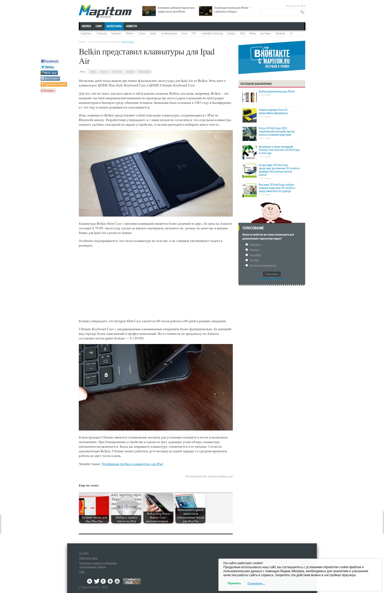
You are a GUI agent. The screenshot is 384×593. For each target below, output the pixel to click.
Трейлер (280, 33)
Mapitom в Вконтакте (110, 581)
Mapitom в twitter (97, 581)
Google (231, 33)
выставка (266, 33)
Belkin (93, 71)
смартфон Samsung (212, 33)
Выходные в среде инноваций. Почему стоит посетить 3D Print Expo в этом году (279, 150)
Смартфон (86, 33)
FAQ (82, 572)
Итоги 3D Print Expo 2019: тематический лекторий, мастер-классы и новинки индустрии (277, 131)
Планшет (116, 33)
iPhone (130, 33)
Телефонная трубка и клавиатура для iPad (132, 464)
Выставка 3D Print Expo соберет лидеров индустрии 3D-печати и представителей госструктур (277, 188)
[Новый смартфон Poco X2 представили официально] (249, 115)
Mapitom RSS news (90, 581)
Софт (99, 26)
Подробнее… (256, 583)
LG (291, 33)
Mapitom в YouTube (117, 581)
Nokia (253, 33)
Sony (184, 33)
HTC (194, 33)
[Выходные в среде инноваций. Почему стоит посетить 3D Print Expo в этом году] (249, 152)
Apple (153, 33)
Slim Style (117, 71)
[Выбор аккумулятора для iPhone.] (249, 97)
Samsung (101, 33)
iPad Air (104, 71)
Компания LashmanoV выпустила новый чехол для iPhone (176, 9)
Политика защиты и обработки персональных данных (98, 565)
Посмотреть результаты (272, 278)
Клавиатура (144, 71)
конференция (169, 33)
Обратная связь (88, 558)
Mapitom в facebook (104, 581)
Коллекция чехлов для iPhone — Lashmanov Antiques (232, 9)
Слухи (141, 33)
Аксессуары (114, 26)
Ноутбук (254, 260)
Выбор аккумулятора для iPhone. (277, 91)
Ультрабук (255, 255)
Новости (131, 26)
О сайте (84, 553)
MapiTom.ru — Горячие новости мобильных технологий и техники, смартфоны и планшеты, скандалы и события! (105, 11)
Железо (86, 26)
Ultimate (130, 71)
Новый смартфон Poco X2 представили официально (273, 111)
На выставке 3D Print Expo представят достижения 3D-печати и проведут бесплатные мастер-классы (279, 170)
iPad (242, 33)
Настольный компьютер (263, 265)
